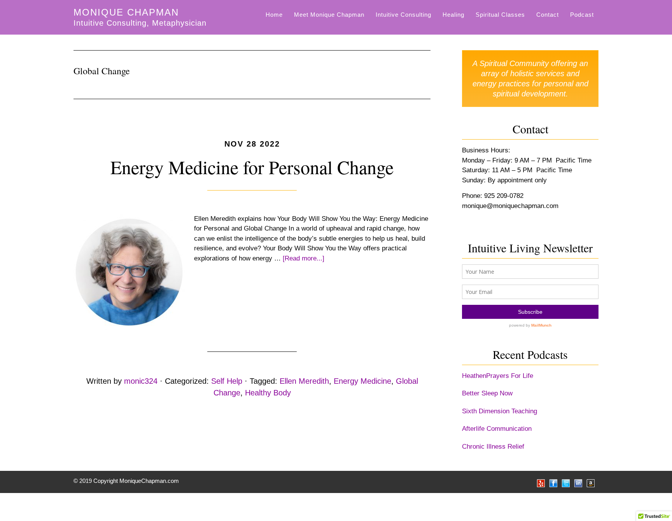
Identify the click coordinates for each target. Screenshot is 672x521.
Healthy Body (268, 392)
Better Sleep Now (487, 393)
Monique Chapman (126, 12)
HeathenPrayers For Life (497, 375)
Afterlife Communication (497, 428)
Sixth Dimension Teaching (499, 411)
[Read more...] (303, 258)
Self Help (226, 381)
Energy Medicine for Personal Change (252, 166)
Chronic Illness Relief (493, 446)
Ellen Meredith (304, 381)
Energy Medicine (362, 381)
